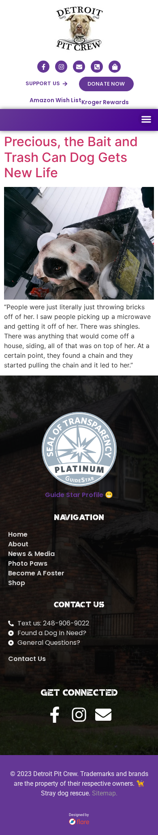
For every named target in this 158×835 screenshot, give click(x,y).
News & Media (31, 553)
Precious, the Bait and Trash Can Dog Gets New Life (71, 157)
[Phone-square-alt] (97, 67)
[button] (46, 83)
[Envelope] (79, 67)
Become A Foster (36, 573)
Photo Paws (27, 563)
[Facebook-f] (43, 67)
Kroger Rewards (105, 102)
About (18, 544)
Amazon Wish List (55, 100)
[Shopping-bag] (115, 67)
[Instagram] (61, 67)
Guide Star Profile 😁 (79, 494)
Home (18, 534)
